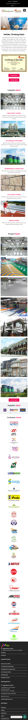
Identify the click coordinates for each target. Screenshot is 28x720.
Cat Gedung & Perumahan (14, 140)
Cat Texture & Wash (14, 194)
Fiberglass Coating (5, 677)
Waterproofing (14, 220)
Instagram (3, 655)
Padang (3, 710)
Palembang (3, 713)
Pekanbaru (3, 707)
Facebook (3, 652)
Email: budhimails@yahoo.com (13, 3)
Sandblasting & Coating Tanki (14, 168)
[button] (2, 410)
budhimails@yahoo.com (7, 699)
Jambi (2, 716)
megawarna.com (5, 718)
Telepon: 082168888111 (13, 1)
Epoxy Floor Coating (14, 113)
